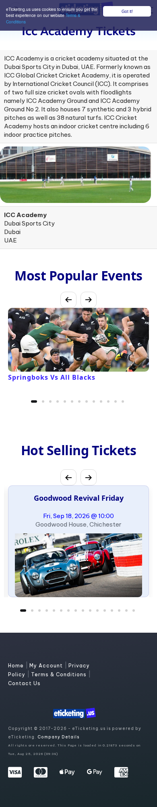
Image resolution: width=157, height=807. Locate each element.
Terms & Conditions (59, 674)
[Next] (89, 300)
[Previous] (68, 300)
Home (16, 666)
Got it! (127, 11)
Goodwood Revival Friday (79, 498)
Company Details (58, 737)
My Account (46, 666)
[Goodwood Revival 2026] (78, 565)
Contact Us (24, 683)
